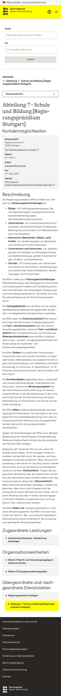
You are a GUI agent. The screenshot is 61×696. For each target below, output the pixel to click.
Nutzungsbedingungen (15, 649)
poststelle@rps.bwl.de (15, 166)
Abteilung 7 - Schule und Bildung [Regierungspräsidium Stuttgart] (27, 82)
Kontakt (7, 676)
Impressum (9, 635)
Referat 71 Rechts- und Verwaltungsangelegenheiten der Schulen (30, 561)
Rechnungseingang (13, 662)
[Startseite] (17, 11)
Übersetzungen (11, 628)
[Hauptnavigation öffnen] (57, 12)
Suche (8, 29)
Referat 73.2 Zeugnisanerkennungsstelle (27, 571)
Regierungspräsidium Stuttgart (23, 595)
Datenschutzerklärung (15, 669)
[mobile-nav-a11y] (49, 12)
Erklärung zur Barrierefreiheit (18, 655)
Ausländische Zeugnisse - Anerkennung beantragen (27, 540)
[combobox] (30, 35)
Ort (6, 43)
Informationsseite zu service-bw (20, 621)
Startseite (8, 76)
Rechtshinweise (11, 642)
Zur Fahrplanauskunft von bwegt (22, 149)
